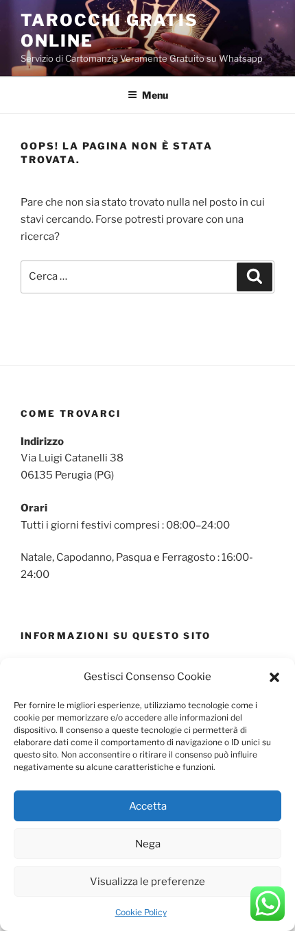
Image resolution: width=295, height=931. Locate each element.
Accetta (148, 806)
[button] (274, 677)
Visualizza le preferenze (147, 881)
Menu (155, 95)
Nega (148, 844)
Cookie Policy (141, 912)
